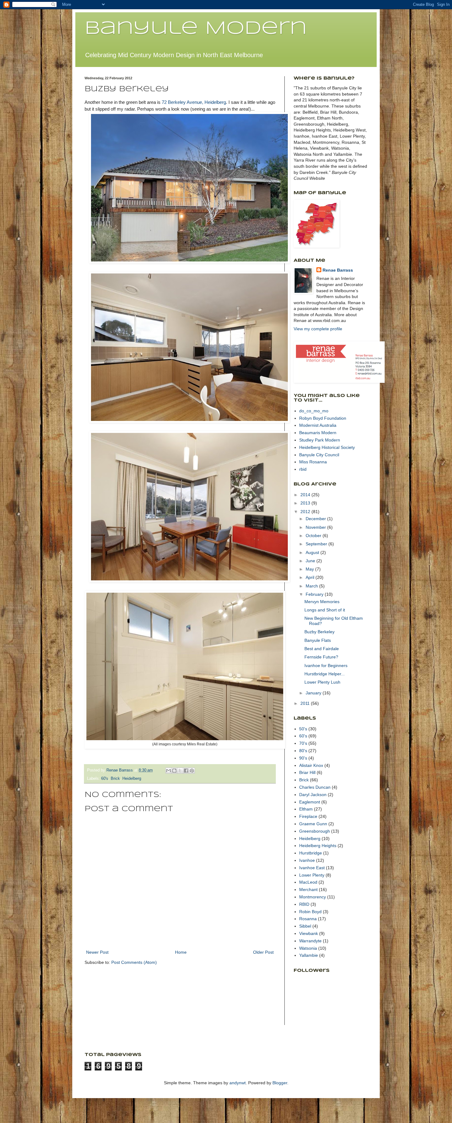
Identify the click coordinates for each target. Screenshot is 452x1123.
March (312, 585)
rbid (303, 469)
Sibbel (305, 926)
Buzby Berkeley (319, 631)
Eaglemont (309, 801)
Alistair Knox (311, 765)
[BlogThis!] (174, 771)
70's (303, 743)
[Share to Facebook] (186, 771)
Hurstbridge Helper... (324, 673)
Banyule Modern (196, 28)
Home (181, 952)
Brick (115, 778)
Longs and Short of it (324, 609)
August (313, 552)
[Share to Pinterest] (192, 771)
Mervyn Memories (321, 601)
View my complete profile (318, 328)
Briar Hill (307, 772)
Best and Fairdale (321, 648)
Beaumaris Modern (317, 432)
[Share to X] (180, 771)
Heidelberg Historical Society (327, 447)
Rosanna (308, 918)
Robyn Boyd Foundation (322, 418)
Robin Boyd (310, 911)
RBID (304, 904)
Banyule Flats (317, 640)
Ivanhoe (307, 860)
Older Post (263, 952)
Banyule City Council (319, 454)
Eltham (306, 809)
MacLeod (308, 882)
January (314, 692)
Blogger (279, 1082)
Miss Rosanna (313, 461)
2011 (305, 703)
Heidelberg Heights (317, 845)
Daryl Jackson (313, 794)
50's (303, 728)
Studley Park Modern (319, 440)
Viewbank (308, 933)
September (317, 543)
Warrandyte (310, 940)
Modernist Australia (317, 425)
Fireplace (308, 816)
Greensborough (314, 831)
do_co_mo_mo (313, 410)
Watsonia (308, 948)
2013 (305, 503)
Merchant (308, 889)
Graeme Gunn (313, 823)
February (315, 594)
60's (104, 778)
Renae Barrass (338, 270)
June (311, 560)
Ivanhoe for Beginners (325, 665)
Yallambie (308, 955)
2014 (305, 494)
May (310, 569)
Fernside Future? (321, 656)
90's (303, 758)
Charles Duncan (315, 787)
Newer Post (97, 952)
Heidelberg (131, 778)
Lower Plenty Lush (322, 682)
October (314, 535)
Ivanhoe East (312, 867)
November (316, 527)
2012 (305, 511)
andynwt (237, 1082)
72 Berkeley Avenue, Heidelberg (194, 102)
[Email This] (168, 771)
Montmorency (312, 896)
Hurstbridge (310, 852)
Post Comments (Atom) (134, 962)
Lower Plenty (311, 875)
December (316, 518)
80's (303, 750)
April (310, 577)
